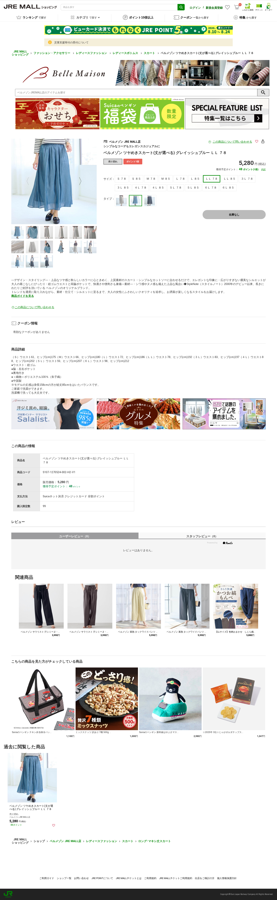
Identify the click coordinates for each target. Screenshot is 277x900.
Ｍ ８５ (165, 178)
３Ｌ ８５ (123, 187)
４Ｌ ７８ (141, 187)
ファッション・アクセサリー (52, 53)
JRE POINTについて (102, 878)
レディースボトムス (126, 53)
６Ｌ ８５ (228, 187)
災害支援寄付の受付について (71, 42)
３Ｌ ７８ (247, 178)
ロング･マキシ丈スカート (154, 841)
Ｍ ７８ (151, 178)
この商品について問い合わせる (232, 141)
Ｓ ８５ (136, 178)
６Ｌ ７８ (211, 187)
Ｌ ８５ (195, 178)
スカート (150, 53)
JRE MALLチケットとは (129, 878)
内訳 (263, 169)
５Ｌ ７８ (176, 187)
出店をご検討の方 (204, 878)
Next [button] (78, 181)
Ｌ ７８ (180, 178)
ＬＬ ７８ (212, 178)
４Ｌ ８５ (158, 187)
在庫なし (234, 214)
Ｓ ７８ (121, 178)
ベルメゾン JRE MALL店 (65, 841)
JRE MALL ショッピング (20, 53)
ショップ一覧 (64, 878)
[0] (236, 7)
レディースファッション (92, 53)
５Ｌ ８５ (193, 187)
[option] (54, 181)
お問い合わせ (81, 878)
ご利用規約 (150, 878)
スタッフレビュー (202, 536)
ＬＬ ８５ (229, 178)
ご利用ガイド (46, 878)
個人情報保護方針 (227, 878)
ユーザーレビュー (75, 536)
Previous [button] (30, 181)
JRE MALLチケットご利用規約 (175, 878)
